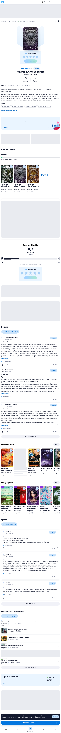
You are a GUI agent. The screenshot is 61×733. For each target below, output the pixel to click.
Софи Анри (30, 511)
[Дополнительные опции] (58, 723)
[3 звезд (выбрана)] (26, 68)
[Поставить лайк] (2, 364)
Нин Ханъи (17, 511)
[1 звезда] (24, 57)
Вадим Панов (32, 473)
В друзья (54, 338)
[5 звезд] (37, 57)
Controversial (9, 370)
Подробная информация (9, 110)
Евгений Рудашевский (30, 74)
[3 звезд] (30, 57)
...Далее (43, 717)
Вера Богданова (6, 511)
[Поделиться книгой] (58, 21)
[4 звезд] (33, 57)
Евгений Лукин (6, 473)
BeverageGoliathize (11, 404)
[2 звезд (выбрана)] (25, 68)
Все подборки (29, 667)
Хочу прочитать (29, 723)
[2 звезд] (27, 57)
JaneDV (8, 531)
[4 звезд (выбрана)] (28, 68)
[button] (30, 38)
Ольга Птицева (45, 511)
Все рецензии (29, 436)
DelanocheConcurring (11, 337)
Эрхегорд (4, 154)
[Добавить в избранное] (55, 21)
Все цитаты (29, 603)
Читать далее (4, 358)
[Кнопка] (11, 166)
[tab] (4, 85)
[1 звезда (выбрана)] (23, 68)
